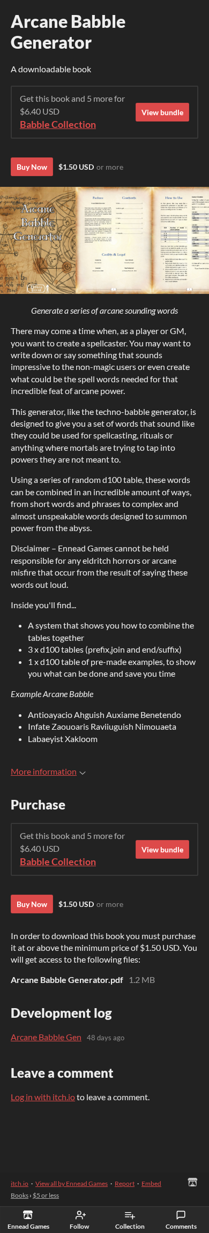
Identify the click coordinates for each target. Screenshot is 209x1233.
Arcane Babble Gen (46, 1037)
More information (44, 771)
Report (125, 1183)
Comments (181, 1226)
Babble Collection (58, 124)
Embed (151, 1183)
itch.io (19, 1183)
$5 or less (46, 1195)
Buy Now (32, 166)
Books (19, 1195)
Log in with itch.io (43, 1097)
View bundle (162, 112)
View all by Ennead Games (71, 1183)
